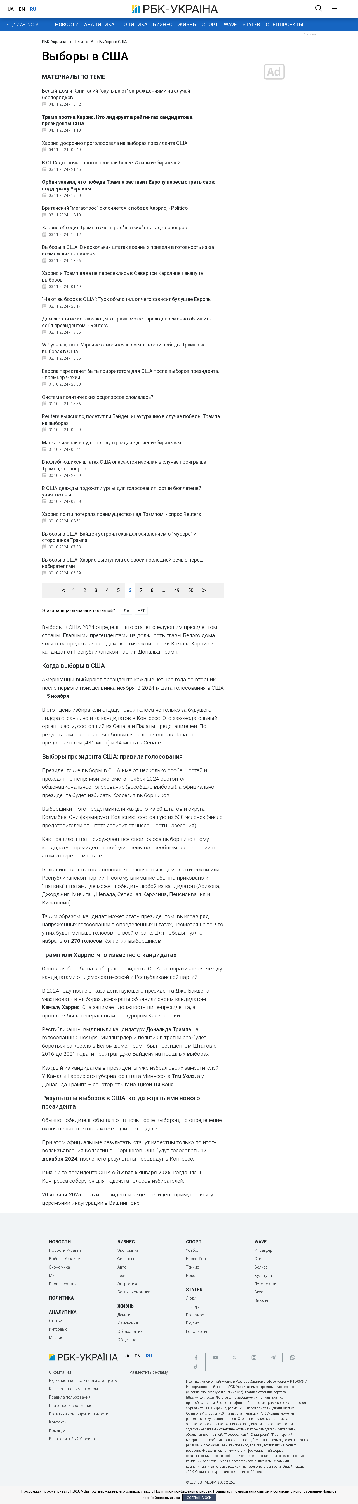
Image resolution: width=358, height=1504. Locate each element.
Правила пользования (70, 1397)
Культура (263, 1275)
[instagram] (253, 1357)
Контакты (58, 1422)
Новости (67, 24)
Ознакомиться (167, 1498)
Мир (53, 1275)
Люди (191, 1298)
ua (11, 9)
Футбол (192, 1250)
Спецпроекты (284, 24)
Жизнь (187, 24)
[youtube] (215, 1357)
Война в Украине (64, 1259)
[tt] (196, 1366)
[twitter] (234, 1357)
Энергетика (127, 1284)
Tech (121, 1275)
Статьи (55, 1321)
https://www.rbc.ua (200, 1397)
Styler (251, 24)
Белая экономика (133, 1292)
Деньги (123, 1315)
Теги (78, 41)
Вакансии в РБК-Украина (72, 1439)
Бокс (190, 1275)
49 (177, 590)
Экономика (59, 1267)
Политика (133, 24)
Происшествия (63, 1284)
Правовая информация (70, 1405)
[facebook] (196, 1357)
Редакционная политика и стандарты (83, 1380)
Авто (122, 1267)
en (22, 9)
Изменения (127, 1323)
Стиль (260, 1259)
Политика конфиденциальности (78, 1414)
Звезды (261, 1300)
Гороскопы (196, 1331)
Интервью (58, 1329)
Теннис (192, 1267)
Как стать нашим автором (73, 1389)
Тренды (192, 1306)
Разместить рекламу (148, 1372)
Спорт (210, 24)
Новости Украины (65, 1250)
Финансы (125, 1259)
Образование (129, 1331)
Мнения (56, 1337)
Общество (126, 1340)
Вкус (259, 1292)
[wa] (292, 1357)
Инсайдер (263, 1250)
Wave (230, 24)
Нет (141, 611)
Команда (57, 1430)
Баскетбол (196, 1259)
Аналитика (99, 24)
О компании (60, 1372)
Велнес (261, 1267)
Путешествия (267, 1284)
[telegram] (273, 1357)
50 (191, 590)
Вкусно (192, 1323)
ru (33, 9)
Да (126, 611)
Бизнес (163, 24)
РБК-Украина (54, 41)
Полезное (195, 1315)
